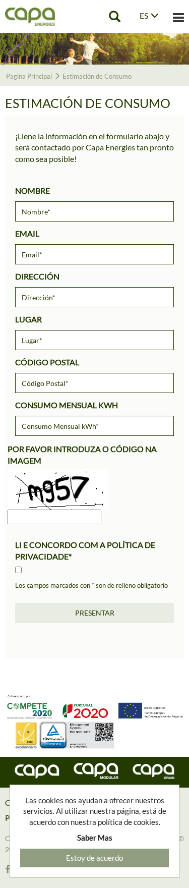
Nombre (32, 190)
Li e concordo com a (85, 550)
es (144, 15)
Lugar (28, 319)
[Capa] (37, 771)
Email (27, 233)
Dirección (37, 276)
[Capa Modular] (96, 771)
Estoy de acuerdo (94, 857)
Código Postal (47, 362)
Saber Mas (94, 837)
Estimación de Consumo (97, 76)
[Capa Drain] (153, 771)
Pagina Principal (29, 76)
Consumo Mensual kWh (66, 405)
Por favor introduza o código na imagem (82, 454)
